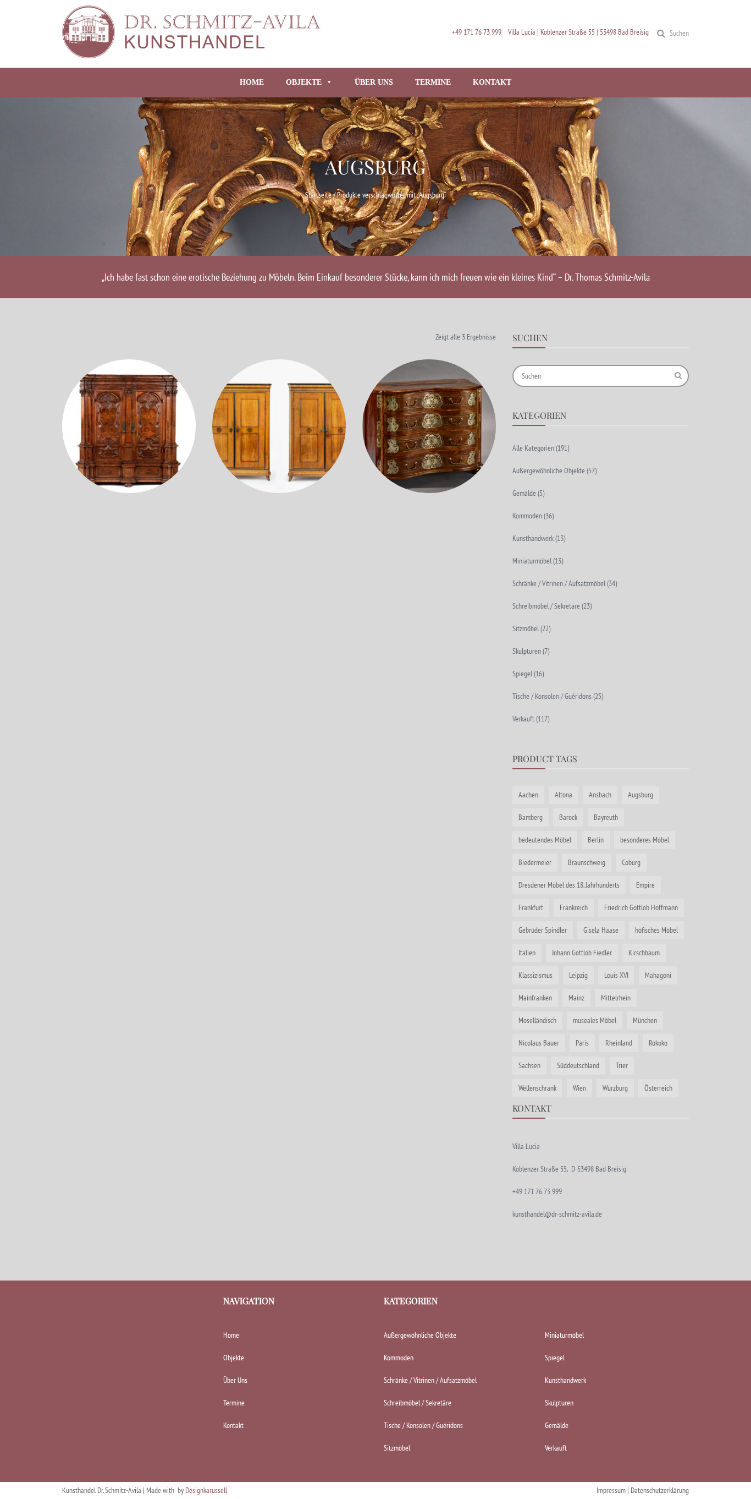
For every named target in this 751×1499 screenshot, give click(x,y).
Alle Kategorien (533, 448)
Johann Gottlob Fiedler (582, 953)
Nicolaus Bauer (538, 1043)
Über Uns (235, 1380)
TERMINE (433, 82)
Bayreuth (606, 817)
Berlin (596, 840)
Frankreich (574, 907)
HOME (252, 82)
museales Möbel (594, 1020)
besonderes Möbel (644, 840)
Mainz (576, 998)
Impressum (611, 1490)
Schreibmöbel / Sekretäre (546, 606)
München (645, 1020)
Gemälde (524, 493)
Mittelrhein (616, 998)
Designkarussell (206, 1490)
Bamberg (530, 817)
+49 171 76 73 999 (476, 32)
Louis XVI (616, 975)
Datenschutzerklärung (660, 1490)
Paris (582, 1043)
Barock (568, 817)
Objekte (233, 1358)
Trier (622, 1065)
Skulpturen (526, 651)
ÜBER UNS (374, 82)
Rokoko (658, 1043)
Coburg (631, 862)
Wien (579, 1088)
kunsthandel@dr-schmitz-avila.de (557, 1214)
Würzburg (615, 1088)
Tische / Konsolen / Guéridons (552, 696)
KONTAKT (492, 82)
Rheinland (618, 1043)
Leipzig (578, 975)
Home (231, 1335)
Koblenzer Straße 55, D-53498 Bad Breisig (569, 1169)
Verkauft (523, 719)
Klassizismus (535, 975)
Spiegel (522, 674)
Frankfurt (530, 907)
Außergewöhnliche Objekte (548, 470)
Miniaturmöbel (531, 561)
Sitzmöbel (525, 628)
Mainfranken (535, 998)
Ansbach (600, 795)
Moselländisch (537, 1020)
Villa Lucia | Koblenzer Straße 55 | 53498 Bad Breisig (578, 32)
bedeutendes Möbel (544, 840)
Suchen (679, 33)
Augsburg (640, 795)
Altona (563, 795)
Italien (526, 953)
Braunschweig (586, 862)
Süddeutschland (578, 1065)
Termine (234, 1403)
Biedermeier (534, 862)
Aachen (528, 795)
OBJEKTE (304, 82)
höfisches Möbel (656, 930)
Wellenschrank (537, 1088)
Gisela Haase (601, 930)
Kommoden (527, 516)
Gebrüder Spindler (542, 930)
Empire (645, 885)
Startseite (318, 195)
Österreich (658, 1088)
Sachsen (529, 1065)
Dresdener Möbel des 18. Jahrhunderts (569, 885)
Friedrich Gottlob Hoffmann (641, 907)
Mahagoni (658, 975)
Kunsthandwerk (533, 538)
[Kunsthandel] (194, 53)
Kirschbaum (644, 953)
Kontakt (233, 1425)
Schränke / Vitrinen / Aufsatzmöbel (558, 583)
